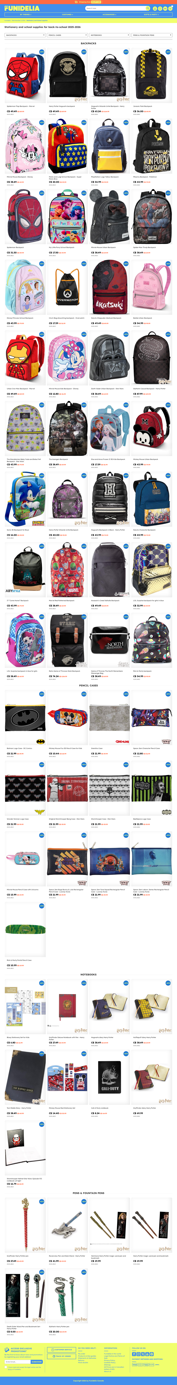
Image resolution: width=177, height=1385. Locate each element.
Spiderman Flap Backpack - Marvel (21, 106)
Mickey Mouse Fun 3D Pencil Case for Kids (65, 748)
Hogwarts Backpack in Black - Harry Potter (108, 530)
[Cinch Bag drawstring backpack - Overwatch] (67, 287)
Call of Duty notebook (99, 1108)
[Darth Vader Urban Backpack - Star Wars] (109, 358)
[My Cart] (170, 8)
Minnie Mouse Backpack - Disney (20, 177)
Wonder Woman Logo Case (18, 819)
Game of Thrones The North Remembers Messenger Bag (107, 672)
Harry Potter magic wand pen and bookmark (150, 1256)
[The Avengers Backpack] (67, 428)
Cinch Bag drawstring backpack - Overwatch (66, 318)
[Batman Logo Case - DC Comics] (25, 717)
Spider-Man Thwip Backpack (144, 247)
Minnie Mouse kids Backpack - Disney (63, 389)
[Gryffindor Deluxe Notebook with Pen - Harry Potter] (67, 1006)
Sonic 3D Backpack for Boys (18, 530)
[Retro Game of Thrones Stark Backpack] (67, 640)
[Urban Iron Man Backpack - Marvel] (25, 358)
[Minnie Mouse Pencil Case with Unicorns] (25, 859)
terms (10, 1369)
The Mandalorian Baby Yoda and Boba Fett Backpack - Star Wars (24, 460)
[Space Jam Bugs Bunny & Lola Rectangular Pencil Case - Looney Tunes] (67, 859)
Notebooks (96, 35)
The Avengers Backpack (58, 459)
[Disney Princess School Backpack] (25, 287)
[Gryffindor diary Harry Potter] (151, 1077)
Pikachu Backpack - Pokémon (145, 177)
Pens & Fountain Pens (143, 35)
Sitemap (107, 1365)
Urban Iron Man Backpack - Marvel (21, 389)
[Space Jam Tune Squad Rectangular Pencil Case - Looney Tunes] (109, 859)
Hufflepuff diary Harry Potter (144, 1037)
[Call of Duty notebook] (109, 1077)
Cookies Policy (109, 1362)
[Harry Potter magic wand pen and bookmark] (151, 1225)
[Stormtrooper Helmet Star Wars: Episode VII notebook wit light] (25, 1148)
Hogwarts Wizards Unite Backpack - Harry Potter (107, 107)
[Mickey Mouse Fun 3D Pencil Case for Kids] (67, 717)
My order (81, 1354)
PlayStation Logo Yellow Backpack (105, 177)
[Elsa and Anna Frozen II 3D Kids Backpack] (109, 428)
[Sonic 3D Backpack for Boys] (25, 499)
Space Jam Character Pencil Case (146, 748)
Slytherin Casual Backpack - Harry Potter (149, 389)
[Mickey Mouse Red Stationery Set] (67, 1077)
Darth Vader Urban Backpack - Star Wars (107, 389)
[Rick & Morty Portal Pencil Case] (25, 929)
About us (107, 1371)
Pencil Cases (55, 35)
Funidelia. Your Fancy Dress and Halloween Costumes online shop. (22, 8)
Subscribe (37, 1362)
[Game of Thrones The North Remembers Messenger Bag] (109, 640)
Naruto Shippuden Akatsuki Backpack (106, 318)
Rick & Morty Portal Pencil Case (19, 960)
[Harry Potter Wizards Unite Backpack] (67, 499)
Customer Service (63, 1350)
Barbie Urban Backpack (142, 318)
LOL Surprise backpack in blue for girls (22, 671)
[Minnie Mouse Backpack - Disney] (25, 146)
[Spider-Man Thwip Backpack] (151, 216)
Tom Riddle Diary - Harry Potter (19, 1108)
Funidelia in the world (112, 1354)
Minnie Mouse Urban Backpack (103, 247)
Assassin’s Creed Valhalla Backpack (105, 600)
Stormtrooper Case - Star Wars (103, 819)
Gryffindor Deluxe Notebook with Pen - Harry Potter (66, 1038)
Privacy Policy (109, 1360)
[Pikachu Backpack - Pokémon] (151, 146)
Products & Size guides (87, 1356)
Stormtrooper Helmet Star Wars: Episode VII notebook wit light (24, 1180)
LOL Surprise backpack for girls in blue (148, 600)
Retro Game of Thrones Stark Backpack (64, 671)
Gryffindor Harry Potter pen (17, 1256)
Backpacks (11, 35)
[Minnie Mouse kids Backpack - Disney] (67, 358)
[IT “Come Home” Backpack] (25, 569)
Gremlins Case (96, 748)
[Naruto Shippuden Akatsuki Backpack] (109, 287)
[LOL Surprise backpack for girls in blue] (151, 569)
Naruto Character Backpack (144, 530)
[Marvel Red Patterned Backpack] (67, 569)
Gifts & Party (150, 14)
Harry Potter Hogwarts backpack (62, 106)
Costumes (66, 14)
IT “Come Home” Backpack (17, 600)
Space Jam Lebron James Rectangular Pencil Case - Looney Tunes (151, 891)
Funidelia (8, 20)
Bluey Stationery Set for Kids (18, 1037)
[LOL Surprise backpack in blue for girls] (25, 640)
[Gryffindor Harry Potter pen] (25, 1225)
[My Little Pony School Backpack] (67, 216)
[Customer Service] (160, 8)
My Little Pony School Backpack (61, 247)
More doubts (83, 1362)
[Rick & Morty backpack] (151, 640)
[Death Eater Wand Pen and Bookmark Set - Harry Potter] (25, 1295)
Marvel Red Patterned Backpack (61, 600)
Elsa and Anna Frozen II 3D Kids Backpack (108, 459)
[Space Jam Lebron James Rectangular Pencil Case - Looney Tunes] (151, 859)
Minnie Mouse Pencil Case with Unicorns (22, 890)
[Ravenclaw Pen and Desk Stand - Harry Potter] (67, 1225)
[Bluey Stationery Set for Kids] (25, 1006)
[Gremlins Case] (109, 717)
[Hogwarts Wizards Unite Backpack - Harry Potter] (109, 75)
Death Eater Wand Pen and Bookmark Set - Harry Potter (24, 1328)
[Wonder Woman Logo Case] (25, 788)
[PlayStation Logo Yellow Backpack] (109, 146)
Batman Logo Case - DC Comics (19, 748)
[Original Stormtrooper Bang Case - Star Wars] (67, 788)
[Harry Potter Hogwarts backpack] (67, 75)
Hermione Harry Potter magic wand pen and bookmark (108, 1257)
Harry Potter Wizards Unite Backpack (63, 530)
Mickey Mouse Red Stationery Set (62, 1108)
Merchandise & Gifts (18, 20)
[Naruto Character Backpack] (151, 499)
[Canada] (134, 1354)
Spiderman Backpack (15, 247)
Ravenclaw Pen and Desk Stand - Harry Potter (67, 1256)
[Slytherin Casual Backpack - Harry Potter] (151, 358)
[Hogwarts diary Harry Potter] (109, 1006)
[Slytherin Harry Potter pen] (67, 1295)
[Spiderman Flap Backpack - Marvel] (25, 75)
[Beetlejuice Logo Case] (151, 788)
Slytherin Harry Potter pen (59, 1327)
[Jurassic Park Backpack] (151, 75)
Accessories (109, 14)
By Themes (25, 14)
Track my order (63, 1356)
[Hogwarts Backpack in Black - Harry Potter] (109, 499)
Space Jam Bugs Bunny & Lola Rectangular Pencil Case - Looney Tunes (66, 891)
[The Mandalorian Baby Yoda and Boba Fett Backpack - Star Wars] (25, 428)
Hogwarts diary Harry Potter (102, 1037)
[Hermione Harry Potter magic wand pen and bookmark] (109, 1225)
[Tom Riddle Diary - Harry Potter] (25, 1077)
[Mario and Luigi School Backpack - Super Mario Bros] (67, 146)
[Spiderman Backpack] (25, 216)
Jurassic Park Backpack (142, 106)
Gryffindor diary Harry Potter (144, 1108)
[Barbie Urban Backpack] (151, 287)
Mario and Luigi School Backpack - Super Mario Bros (65, 178)
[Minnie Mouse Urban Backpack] (109, 216)
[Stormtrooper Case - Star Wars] (109, 788)
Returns (81, 1360)
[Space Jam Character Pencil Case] (151, 717)
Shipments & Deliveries (87, 1358)
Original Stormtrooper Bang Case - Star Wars (66, 819)
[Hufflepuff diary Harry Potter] (151, 1006)
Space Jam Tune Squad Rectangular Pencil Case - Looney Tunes (108, 891)
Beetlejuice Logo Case (142, 819)
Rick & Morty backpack (142, 671)
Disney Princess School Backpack (20, 318)
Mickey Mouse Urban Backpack (145, 459)
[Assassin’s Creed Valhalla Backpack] (109, 569)
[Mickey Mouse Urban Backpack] (151, 428)
